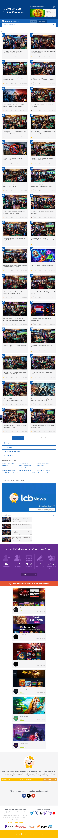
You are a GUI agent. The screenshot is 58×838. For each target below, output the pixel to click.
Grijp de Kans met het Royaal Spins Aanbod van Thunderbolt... (22, 519)
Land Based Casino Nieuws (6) (43, 470)
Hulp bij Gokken (32, 834)
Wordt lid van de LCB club (50, 780)
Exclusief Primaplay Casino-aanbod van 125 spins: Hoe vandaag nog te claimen (14, 319)
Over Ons (9, 822)
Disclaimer (17, 834)
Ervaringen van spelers (14, 451)
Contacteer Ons (18, 822)
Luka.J (7, 163)
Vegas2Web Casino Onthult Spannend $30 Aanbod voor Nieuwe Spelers (15, 265)
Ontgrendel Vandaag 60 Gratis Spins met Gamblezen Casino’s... (21, 538)
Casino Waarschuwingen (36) (8, 470)
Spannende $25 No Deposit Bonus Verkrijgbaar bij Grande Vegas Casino (41, 185)
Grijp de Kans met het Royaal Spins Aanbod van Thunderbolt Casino (12, 52)
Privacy (24, 834)
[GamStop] (50, 826)
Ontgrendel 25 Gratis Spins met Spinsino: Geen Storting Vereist (14, 426)
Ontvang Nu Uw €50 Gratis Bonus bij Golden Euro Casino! (13, 78)
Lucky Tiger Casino (24, 716)
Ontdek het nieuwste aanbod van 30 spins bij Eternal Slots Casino (15, 185)
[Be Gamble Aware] (32, 826)
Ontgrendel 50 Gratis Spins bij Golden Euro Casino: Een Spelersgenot (15, 132)
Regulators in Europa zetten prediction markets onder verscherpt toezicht (14, 105)
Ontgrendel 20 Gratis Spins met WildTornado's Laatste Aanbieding (12, 399)
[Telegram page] (32, 813)
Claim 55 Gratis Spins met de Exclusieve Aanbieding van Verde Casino (14, 212)
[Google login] (33, 796)
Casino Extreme (24, 607)
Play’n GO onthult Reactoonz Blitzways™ (42, 265)
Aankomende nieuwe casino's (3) (27, 472)
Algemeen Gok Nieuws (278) (43, 463)
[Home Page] (2, 31)
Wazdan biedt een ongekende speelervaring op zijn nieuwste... (50, 12)
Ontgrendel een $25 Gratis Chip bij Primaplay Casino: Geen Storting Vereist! (42, 239)
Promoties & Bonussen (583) (8, 463)
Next (55, 7)
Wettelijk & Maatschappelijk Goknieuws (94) (25, 466)
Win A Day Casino (24, 635)
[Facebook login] (24, 796)
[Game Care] (9, 826)
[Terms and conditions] (21, 826)
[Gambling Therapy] (42, 826)
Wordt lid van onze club (27, 575)
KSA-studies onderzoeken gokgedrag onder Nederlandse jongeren (41, 399)
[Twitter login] (29, 796)
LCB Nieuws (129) (6, 465)
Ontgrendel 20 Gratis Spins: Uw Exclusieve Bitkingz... (21, 525)
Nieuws (9, 443)
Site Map (41, 834)
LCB (6, 56)
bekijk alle (54, 515)
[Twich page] (45, 813)
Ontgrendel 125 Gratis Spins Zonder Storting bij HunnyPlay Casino (13, 292)
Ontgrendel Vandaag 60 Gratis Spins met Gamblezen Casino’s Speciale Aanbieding (42, 78)
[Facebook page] (36, 813)
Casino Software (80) (41, 465)
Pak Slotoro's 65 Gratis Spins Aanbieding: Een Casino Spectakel (42, 159)
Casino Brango (23, 689)
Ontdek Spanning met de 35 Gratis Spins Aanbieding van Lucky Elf (14, 372)
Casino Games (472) (24, 463)
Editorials (9, 447)
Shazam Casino (24, 743)
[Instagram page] (50, 813)
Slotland (22, 662)
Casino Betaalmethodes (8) (25, 470)
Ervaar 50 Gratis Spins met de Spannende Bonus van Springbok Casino (43, 132)
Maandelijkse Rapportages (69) (44, 468)
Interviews (10, 455)
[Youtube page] (54, 813)
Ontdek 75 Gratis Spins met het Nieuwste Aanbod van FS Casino (14, 346)
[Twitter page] (41, 813)
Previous (53, 7)
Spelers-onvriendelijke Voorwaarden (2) (45, 473)
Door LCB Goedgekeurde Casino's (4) (10, 472)
